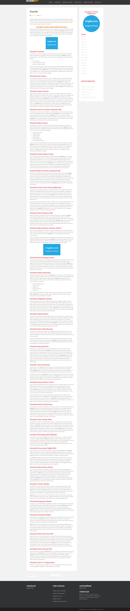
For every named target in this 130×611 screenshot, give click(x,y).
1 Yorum (40, 15)
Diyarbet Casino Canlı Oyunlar (87, 86)
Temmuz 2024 (84, 49)
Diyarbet (50, 2)
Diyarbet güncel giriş (83, 597)
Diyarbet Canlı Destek (88, 2)
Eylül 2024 (83, 44)
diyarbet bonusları (82, 595)
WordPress (94, 609)
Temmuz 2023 (84, 57)
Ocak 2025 (83, 39)
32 (57, 575)
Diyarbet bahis (86, 594)
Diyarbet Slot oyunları (83, 598)
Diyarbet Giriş (57, 2)
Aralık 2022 (83, 73)
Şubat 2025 (83, 36)
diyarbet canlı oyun (90, 595)
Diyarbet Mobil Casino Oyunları (88, 97)
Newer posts (30, 575)
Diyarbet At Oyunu (85, 94)
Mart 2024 (83, 52)
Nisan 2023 (83, 65)
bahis (62, 437)
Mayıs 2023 (83, 63)
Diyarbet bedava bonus (93, 594)
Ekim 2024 (83, 41)
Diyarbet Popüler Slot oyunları (93, 597)
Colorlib (80, 609)
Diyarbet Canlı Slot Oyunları (87, 89)
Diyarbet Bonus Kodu (86, 92)
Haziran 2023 (84, 60)
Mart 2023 (83, 68)
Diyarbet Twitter (78, 2)
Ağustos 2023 (84, 55)
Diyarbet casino (97, 595)
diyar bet (44, 564)
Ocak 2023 (83, 70)
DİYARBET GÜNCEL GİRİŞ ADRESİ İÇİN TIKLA (51, 27)
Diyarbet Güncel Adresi (67, 2)
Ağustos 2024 (84, 47)
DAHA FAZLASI (97, 2)
